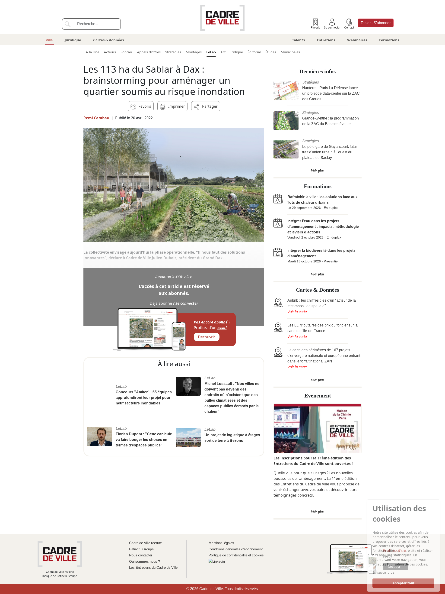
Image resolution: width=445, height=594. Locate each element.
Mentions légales (221, 543)
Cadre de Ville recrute (145, 543)
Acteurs (110, 52)
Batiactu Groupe (141, 549)
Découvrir (206, 336)
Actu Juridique (231, 52)
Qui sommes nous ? (144, 561)
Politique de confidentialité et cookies (236, 555)
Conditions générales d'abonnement (236, 549)
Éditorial (254, 52)
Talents (298, 40)
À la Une (92, 52)
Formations (389, 40)
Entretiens (326, 40)
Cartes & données (108, 40)
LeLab (211, 52)
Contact (349, 27)
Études (270, 52)
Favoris (315, 27)
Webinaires (357, 40)
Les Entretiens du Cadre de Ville (153, 567)
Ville (49, 40)
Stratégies (173, 52)
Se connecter (332, 27)
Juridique (73, 40)
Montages (194, 52)
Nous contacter (140, 555)
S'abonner (376, 23)
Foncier (126, 52)
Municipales (290, 52)
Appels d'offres (149, 52)
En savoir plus (383, 571)
